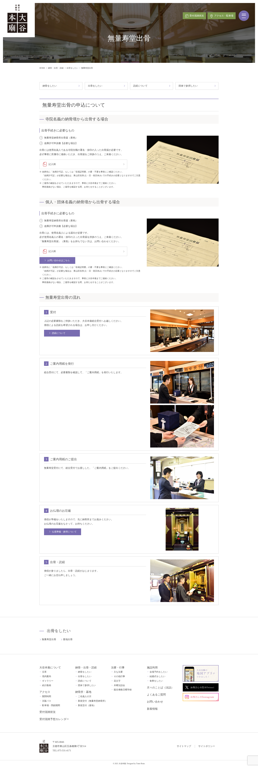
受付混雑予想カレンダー (54, 719)
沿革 (44, 672)
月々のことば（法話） (160, 687)
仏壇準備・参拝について (64, 532)
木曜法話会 (119, 685)
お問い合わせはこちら (58, 260)
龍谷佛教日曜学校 (123, 689)
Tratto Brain (140, 764)
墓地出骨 (68, 639)
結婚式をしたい (157, 676)
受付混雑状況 (47, 711)
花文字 (117, 681)
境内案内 (46, 676)
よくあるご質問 (156, 694)
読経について (140, 86)
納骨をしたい (50, 86)
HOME (42, 68)
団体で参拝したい (188, 86)
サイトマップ (184, 746)
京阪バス (46, 701)
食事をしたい (156, 681)
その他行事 (119, 676)
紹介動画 (46, 685)
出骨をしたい (72, 68)
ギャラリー (47, 681)
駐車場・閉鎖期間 (51, 705)
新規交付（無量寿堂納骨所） (92, 701)
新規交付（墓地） (87, 705)
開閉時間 (46, 696)
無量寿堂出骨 (49, 639)
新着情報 (152, 708)
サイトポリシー (206, 746)
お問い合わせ (155, 701)
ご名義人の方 (84, 696)
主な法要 (118, 672)
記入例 (52, 164)
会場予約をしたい (159, 672)
